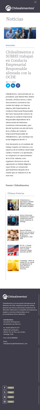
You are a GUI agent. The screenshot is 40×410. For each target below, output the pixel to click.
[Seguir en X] (5, 392)
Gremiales (10, 45)
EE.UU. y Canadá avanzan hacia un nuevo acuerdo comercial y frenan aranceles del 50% (26, 249)
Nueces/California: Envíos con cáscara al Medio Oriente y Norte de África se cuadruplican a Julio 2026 (27, 234)
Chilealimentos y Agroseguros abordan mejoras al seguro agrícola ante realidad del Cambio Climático (27, 203)
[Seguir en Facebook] (5, 387)
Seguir (11, 388)
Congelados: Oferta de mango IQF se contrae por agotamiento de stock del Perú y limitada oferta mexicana (27, 264)
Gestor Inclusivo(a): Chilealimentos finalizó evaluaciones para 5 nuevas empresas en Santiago (27, 218)
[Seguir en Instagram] (5, 402)
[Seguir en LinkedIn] (5, 397)
